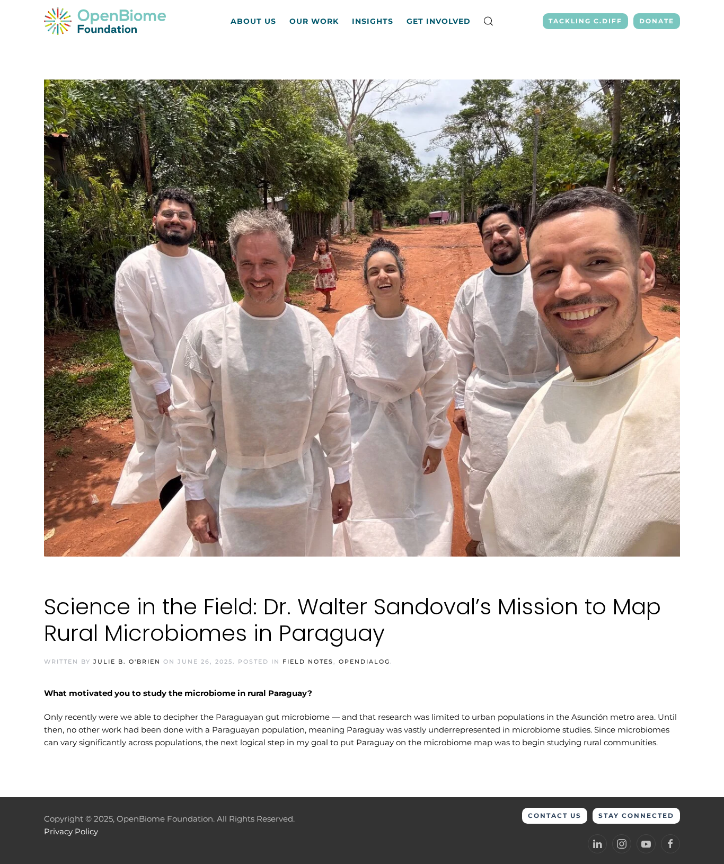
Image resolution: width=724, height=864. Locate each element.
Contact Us (554, 815)
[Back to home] (106, 21)
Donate (656, 21)
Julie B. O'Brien (127, 661)
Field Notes (307, 661)
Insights (372, 21)
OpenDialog (364, 661)
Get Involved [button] (439, 21)
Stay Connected (636, 815)
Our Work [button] (314, 21)
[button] (488, 21)
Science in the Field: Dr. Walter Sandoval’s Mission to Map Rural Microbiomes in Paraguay (352, 620)
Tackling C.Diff (585, 21)
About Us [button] (253, 21)
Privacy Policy (71, 831)
